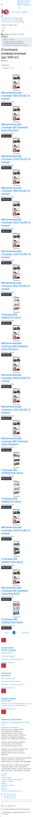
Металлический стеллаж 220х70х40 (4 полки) (15, 254)
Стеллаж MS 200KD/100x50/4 (12, 621)
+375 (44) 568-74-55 (7, 20)
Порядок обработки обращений (11, 779)
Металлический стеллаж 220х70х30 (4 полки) (15, 159)
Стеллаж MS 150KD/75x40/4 (11, 500)
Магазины (4, 789)
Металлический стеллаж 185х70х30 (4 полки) (15, 95)
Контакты (4, 787)
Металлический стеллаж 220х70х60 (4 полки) (15, 530)
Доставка (4, 774)
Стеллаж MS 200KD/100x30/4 (12, 471)
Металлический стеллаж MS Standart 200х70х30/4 (14, 127)
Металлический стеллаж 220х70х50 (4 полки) (15, 409)
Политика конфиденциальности (11, 791)
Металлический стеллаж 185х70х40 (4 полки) (15, 190)
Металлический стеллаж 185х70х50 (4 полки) (15, 285)
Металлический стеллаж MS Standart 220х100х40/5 (14, 590)
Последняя (25, 632)
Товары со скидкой (7, 781)
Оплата (3, 775)
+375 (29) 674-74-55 (7, 22)
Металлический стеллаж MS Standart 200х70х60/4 (14, 441)
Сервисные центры (7, 785)
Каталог (4, 36)
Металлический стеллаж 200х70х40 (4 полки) (15, 222)
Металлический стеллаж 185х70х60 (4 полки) (15, 378)
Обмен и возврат (6, 777)
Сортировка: (5, 65)
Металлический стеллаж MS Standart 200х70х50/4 (14, 346)
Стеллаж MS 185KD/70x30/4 (11, 316)
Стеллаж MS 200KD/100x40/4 (12, 560)
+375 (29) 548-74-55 (7, 18)
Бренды (3, 783)
